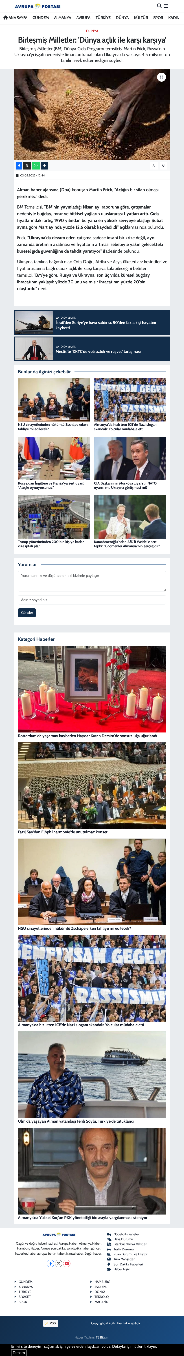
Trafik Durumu (124, 1249)
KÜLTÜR (141, 17)
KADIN (174, 17)
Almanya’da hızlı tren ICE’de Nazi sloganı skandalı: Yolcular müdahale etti (126, 426)
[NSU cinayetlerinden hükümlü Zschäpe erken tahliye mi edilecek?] (54, 399)
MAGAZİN (101, 1302)
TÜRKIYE (25, 1292)
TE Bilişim (102, 1337)
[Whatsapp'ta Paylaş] (36, 166)
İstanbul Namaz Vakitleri (130, 1244)
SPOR (158, 17)
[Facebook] (50, 1263)
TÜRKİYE (103, 17)
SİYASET (25, 1297)
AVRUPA (83, 17)
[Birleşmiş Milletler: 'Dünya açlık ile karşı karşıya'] (92, 114)
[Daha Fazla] (44, 166)
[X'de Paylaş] (27, 166)
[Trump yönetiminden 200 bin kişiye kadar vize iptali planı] (54, 516)
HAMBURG (102, 1282)
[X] (58, 1263)
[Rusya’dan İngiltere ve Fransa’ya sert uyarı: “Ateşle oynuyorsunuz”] (54, 458)
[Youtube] (66, 1263)
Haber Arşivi (122, 1269)
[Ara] (159, 6)
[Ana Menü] (166, 6)
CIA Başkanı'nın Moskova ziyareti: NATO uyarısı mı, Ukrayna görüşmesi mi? (125, 485)
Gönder (27, 612)
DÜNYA (122, 17)
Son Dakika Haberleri (128, 1264)
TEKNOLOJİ (102, 1297)
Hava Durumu (123, 1239)
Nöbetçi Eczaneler (126, 1234)
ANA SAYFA (17, 17)
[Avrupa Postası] (37, 6)
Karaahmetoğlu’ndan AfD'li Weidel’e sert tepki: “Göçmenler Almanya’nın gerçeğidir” (127, 544)
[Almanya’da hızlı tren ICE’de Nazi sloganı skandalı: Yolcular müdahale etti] (130, 399)
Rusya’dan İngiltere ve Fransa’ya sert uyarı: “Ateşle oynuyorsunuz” (51, 485)
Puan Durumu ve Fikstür (130, 1254)
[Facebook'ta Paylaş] (19, 166)
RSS (52, 1323)
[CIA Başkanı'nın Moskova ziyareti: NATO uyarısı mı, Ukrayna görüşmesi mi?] (130, 458)
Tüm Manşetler (124, 1259)
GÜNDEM (41, 17)
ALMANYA (62, 17)
